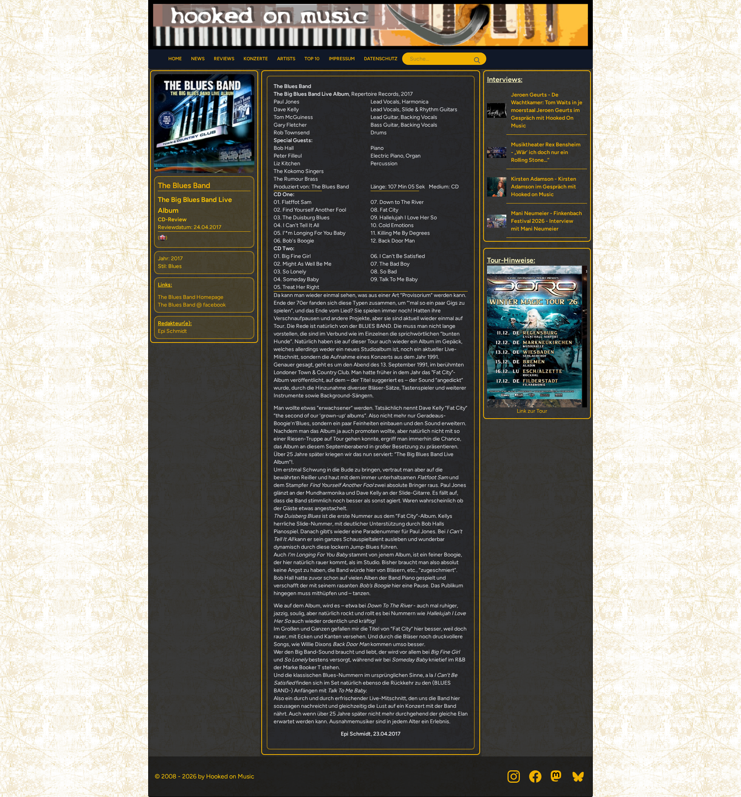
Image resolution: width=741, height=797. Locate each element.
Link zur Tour (537, 411)
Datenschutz (381, 58)
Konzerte (256, 58)
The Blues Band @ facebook (192, 305)
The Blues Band (184, 185)
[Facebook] (535, 776)
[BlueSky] (578, 776)
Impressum (342, 58)
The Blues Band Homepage (190, 297)
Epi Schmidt (172, 331)
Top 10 (312, 58)
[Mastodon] (557, 776)
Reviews (224, 58)
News (198, 58)
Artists (286, 58)
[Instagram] (513, 776)
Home (175, 58)
